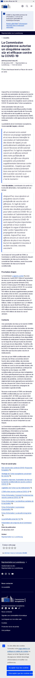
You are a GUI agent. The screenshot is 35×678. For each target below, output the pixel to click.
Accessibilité (5, 587)
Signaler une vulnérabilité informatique (14, 615)
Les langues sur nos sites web (11, 619)
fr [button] (22, 6)
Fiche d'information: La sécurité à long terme (16, 513)
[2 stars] (5, 548)
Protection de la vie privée (10, 627)
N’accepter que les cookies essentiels (21, 673)
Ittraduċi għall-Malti (12, 23)
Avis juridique (5, 630)
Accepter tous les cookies (19, 668)
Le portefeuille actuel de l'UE (11, 519)
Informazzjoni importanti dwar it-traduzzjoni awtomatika (16, 25)
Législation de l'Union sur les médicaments (15, 488)
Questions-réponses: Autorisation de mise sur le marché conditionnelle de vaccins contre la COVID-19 (16, 482)
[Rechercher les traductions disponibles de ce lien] (25, 276)
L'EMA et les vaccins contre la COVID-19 (15, 491)
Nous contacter (6, 612)
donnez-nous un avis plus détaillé (16, 553)
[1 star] (3, 548)
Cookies (4, 623)
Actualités (6, 37)
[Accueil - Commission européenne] (6, 6)
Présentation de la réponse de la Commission (16, 523)
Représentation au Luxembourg (12, 537)
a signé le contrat (18, 276)
